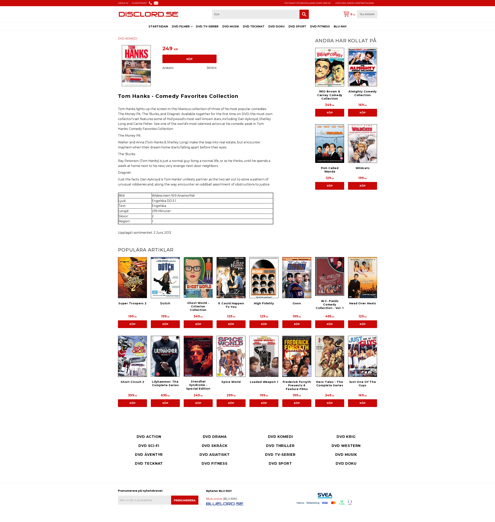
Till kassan (367, 14)
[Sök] (304, 14)
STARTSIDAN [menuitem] (158, 26)
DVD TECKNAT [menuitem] (254, 26)
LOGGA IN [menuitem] (123, 3)
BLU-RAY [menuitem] (340, 26)
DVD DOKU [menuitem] (276, 26)
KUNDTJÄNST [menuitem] (139, 3)
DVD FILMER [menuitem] (181, 26)
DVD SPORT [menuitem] (297, 26)
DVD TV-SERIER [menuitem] (207, 26)
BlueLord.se (214, 499)
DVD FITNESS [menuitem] (320, 26)
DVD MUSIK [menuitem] (230, 26)
